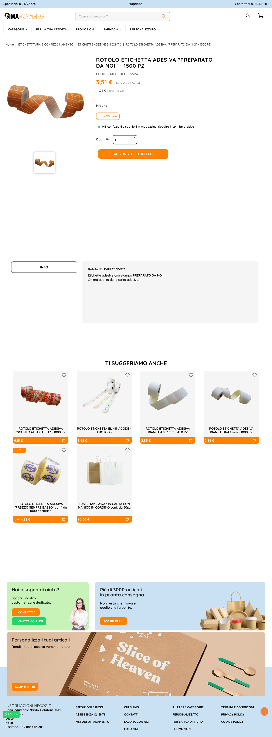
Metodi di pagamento (92, 722)
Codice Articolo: (112, 74)
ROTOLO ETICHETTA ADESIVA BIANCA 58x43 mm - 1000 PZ (231, 430)
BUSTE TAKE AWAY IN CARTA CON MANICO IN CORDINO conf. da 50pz (104, 505)
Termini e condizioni (237, 707)
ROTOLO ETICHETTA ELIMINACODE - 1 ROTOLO (104, 430)
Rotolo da (95, 269)
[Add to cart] (63, 440)
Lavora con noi (136, 722)
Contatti (131, 714)
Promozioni (182, 729)
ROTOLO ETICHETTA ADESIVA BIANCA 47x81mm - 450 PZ (168, 430)
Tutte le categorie (188, 707)
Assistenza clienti (90, 714)
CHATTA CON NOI (30, 621)
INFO (44, 267)
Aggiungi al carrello (133, 154)
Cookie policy (232, 722)
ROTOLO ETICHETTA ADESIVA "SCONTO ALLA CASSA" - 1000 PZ (41, 430)
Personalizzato (185, 714)
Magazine (135, 4)
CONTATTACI (26, 612)
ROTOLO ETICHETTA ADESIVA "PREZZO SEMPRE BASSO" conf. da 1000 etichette (40, 507)
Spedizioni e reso (89, 707)
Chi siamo (131, 707)
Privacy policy (232, 714)
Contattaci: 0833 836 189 (252, 4)
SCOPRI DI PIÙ (113, 621)
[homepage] (37, 16)
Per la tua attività (188, 722)
